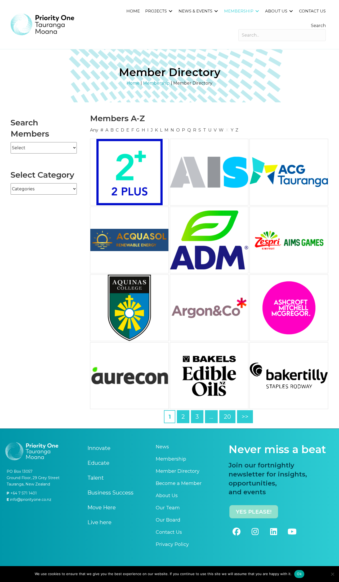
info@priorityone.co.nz (30, 499)
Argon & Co (209, 308)
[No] (332, 574)
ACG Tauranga (289, 172)
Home (133, 83)
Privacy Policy (172, 544)
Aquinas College (129, 308)
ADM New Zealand (209, 240)
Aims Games (288, 240)
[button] (236, 532)
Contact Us (169, 532)
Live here (99, 522)
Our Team (168, 508)
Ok (299, 574)
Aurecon (129, 376)
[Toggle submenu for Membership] (257, 11)
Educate (98, 463)
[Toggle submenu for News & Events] (216, 11)
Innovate (98, 448)
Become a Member (179, 483)
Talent (95, 478)
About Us (167, 495)
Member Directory (177, 471)
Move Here (101, 507)
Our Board (168, 520)
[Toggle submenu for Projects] (170, 11)
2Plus (129, 172)
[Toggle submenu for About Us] (291, 11)
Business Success (110, 492)
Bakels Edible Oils (209, 376)
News (162, 447)
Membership (156, 83)
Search (318, 25)
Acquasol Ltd (129, 240)
